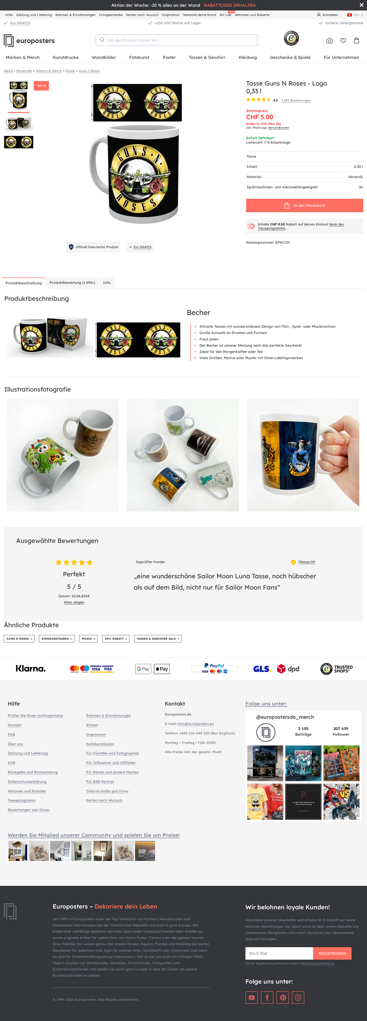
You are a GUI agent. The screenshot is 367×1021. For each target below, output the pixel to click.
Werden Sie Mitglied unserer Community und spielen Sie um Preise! (94, 835)
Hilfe (9, 15)
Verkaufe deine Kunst (199, 15)
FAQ (11, 734)
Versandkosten (278, 127)
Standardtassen (55, 638)
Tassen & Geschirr (207, 57)
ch (356, 15)
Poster (169, 57)
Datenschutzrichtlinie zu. (318, 963)
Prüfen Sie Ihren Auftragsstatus (35, 715)
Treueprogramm (22, 800)
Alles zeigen (74, 602)
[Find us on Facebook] (267, 997)
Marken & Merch (23, 57)
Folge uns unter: (266, 703)
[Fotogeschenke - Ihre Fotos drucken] (329, 40)
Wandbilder (104, 57)
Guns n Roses (17, 638)
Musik (87, 638)
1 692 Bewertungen (296, 100)
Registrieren (332, 953)
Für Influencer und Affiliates (111, 762)
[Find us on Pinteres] (282, 997)
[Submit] (102, 39)
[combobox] (176, 40)
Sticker (92, 725)
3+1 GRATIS (20, 23)
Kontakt (14, 725)
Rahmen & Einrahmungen (75, 15)
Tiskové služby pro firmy (107, 791)
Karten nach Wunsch (142, 15)
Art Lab (226, 14)
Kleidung (248, 57)
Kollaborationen (100, 744)
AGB (11, 762)
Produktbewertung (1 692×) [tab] (72, 282)
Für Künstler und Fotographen (112, 753)
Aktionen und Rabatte (252, 15)
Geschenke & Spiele (290, 57)
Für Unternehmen (341, 57)
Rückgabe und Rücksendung (33, 772)
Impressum (96, 734)
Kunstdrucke (66, 57)
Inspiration (171, 15)
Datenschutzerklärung (27, 781)
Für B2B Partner (100, 781)
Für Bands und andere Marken (112, 772)
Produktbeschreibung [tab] (23, 283)
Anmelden (330, 15)
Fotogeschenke (111, 15)
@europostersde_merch (285, 717)
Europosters (37, 40)
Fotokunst (139, 57)
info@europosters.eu (196, 723)
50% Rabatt (114, 638)
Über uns (15, 744)
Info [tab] (107, 282)
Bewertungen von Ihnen (29, 810)
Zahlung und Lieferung (34, 15)
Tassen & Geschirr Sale (156, 638)
